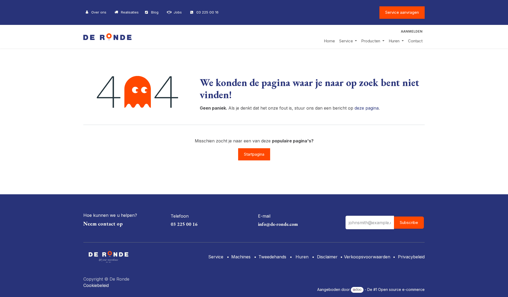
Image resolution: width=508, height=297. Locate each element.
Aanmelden (412, 31)
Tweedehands (272, 256)
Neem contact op (103, 223)
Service (215, 256)
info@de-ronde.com (278, 224)
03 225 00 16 (207, 12)
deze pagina (367, 108)
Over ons (98, 12)
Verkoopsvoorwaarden (367, 256)
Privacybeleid (411, 256)
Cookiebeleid (96, 285)
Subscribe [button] (409, 222)
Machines (241, 256)
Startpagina (254, 154)
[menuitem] (329, 41)
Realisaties (130, 12)
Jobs (178, 12)
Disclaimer (327, 256)
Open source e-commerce (401, 289)
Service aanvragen (402, 12)
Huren (301, 256)
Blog (154, 12)
